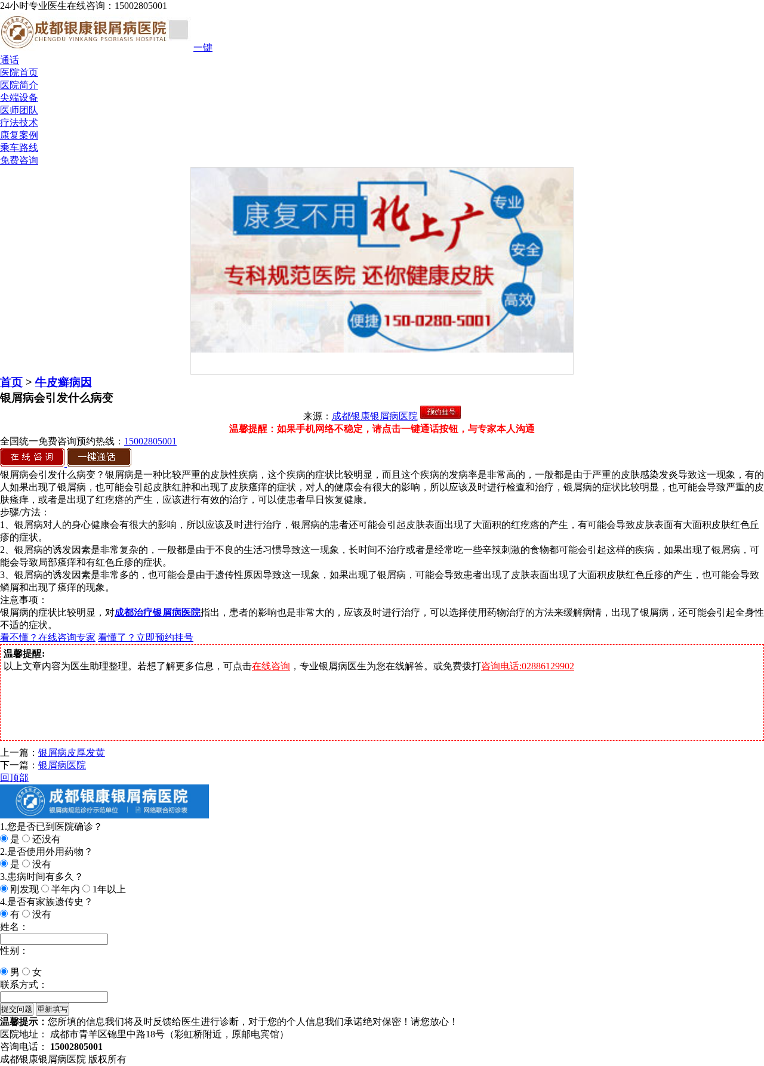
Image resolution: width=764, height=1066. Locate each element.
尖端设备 (19, 97)
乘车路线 (19, 148)
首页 (11, 382)
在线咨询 (271, 666)
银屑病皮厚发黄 (71, 752)
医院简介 (19, 85)
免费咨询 (19, 160)
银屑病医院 (62, 765)
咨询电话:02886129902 (527, 666)
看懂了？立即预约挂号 (145, 637)
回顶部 (14, 778)
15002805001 (150, 441)
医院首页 (19, 72)
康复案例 (19, 135)
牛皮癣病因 (63, 382)
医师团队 (19, 110)
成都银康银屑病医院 (375, 416)
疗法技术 (19, 123)
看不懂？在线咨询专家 (48, 637)
